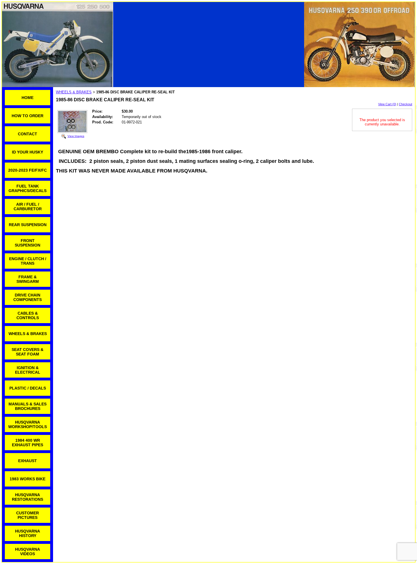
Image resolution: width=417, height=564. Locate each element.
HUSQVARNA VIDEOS (27, 551)
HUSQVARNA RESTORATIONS (27, 497)
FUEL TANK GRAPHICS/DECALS (28, 188)
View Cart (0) (387, 104)
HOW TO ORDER (27, 115)
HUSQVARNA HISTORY (27, 533)
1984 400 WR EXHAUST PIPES (27, 442)
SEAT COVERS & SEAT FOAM (27, 351)
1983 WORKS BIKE (27, 479)
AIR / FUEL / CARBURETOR (28, 206)
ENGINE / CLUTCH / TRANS (27, 261)
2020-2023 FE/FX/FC (27, 170)
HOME (27, 97)
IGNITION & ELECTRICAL (27, 369)
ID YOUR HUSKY (27, 152)
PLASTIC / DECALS (27, 388)
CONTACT (27, 134)
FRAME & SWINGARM (27, 279)
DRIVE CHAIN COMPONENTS (27, 297)
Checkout (405, 104)
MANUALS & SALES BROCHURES (28, 406)
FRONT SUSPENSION (27, 242)
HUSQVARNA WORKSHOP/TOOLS (27, 424)
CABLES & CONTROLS (27, 315)
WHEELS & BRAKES (28, 333)
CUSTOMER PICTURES (27, 515)
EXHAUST (27, 460)
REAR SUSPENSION (28, 224)
